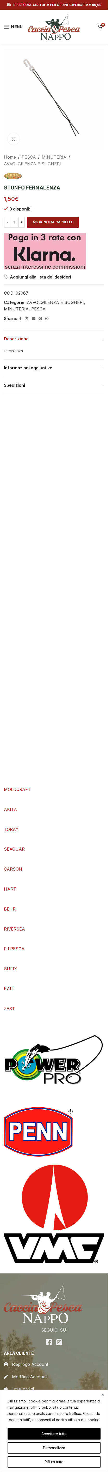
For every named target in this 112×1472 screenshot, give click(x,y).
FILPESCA (14, 948)
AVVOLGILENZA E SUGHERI (32, 163)
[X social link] (26, 318)
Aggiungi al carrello (53, 222)
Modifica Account (27, 1376)
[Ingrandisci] (14, 139)
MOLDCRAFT (17, 789)
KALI (9, 988)
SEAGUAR (14, 849)
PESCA (29, 157)
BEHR (10, 909)
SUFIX (10, 968)
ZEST (9, 1008)
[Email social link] (33, 318)
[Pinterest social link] (40, 318)
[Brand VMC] (54, 1212)
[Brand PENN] (38, 1131)
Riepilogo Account (28, 1364)
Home (10, 157)
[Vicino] (102, 1395)
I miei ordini (21, 1389)
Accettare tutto (54, 1434)
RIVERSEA (14, 929)
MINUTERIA (54, 157)
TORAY (11, 829)
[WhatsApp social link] (47, 318)
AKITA (10, 809)
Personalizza (54, 1448)
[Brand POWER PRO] (54, 1062)
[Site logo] (54, 26)
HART (10, 889)
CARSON (13, 869)
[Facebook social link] (20, 318)
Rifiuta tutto (54, 1462)
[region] (54, 1431)
